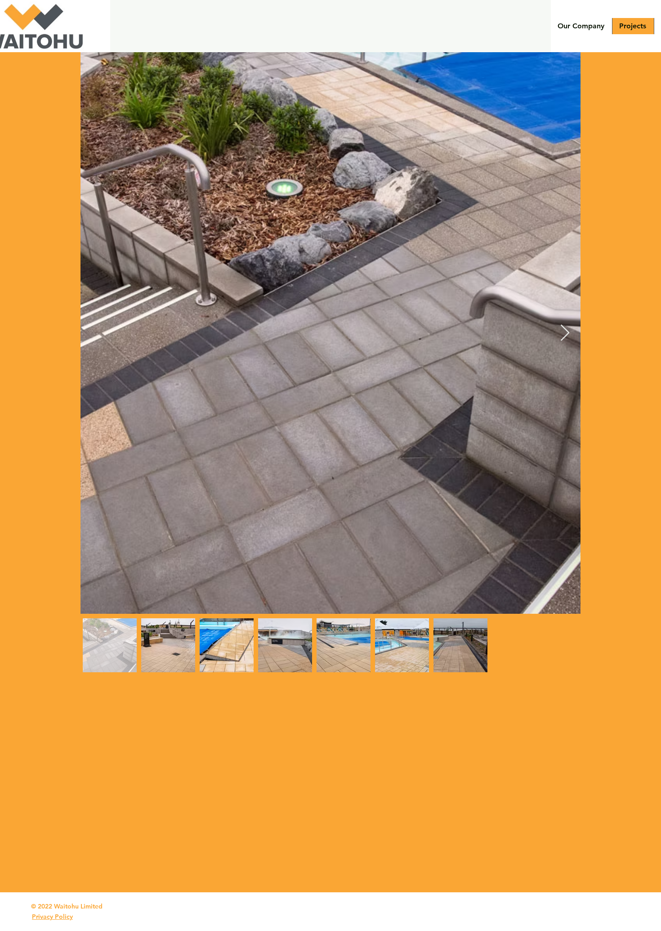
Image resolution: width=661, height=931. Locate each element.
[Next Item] (565, 333)
